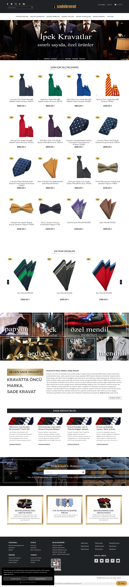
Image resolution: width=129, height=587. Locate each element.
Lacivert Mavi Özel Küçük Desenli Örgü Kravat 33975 (108, 142)
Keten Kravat (85, 546)
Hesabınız (34, 548)
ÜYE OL (109, 5)
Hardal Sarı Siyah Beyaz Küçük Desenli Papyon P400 (21, 224)
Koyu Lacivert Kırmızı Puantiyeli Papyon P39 (50, 224)
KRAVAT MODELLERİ (59, 552)
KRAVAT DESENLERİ (37, 16)
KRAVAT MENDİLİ (99, 16)
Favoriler (33, 545)
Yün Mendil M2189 (104, 293)
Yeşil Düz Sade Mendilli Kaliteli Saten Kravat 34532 (50, 101)
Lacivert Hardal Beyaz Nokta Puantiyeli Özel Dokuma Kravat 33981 (78, 143)
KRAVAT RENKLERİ (53, 16)
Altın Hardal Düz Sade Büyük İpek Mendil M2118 (50, 183)
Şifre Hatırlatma (36, 550)
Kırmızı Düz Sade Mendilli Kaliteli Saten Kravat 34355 (21, 142)
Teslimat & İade (35, 560)
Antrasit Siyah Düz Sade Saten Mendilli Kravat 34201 (79, 183)
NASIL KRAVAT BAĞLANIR (60, 554)
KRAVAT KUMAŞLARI (83, 16)
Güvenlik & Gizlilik (36, 558)
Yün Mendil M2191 (25, 293)
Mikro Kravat (99, 543)
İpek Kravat (84, 543)
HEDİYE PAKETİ (57, 545)
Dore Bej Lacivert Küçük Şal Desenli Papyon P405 (108, 183)
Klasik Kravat (85, 549)
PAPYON (110, 16)
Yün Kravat (112, 549)
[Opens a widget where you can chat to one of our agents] (121, 583)
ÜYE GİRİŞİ (101, 5)
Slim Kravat (112, 546)
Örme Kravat (99, 549)
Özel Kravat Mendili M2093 (79, 223)
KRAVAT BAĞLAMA (58, 548)
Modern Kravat (99, 546)
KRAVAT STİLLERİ (68, 16)
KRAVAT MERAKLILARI (59, 550)
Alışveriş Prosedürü (15, 558)
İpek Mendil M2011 (108, 223)
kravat (84, 384)
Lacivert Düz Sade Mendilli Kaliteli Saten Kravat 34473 (21, 101)
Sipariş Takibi (13, 562)
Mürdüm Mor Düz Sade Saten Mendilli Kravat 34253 (50, 142)
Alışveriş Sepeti (13, 560)
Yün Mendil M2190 (65, 293)
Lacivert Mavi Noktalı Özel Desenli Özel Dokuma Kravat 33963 (21, 184)
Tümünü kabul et (40, 579)
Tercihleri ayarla (15, 579)
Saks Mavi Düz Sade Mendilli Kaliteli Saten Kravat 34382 (79, 101)
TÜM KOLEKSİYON (22, 16)
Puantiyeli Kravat (114, 543)
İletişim (11, 550)
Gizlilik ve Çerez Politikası (28, 582)
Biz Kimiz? (12, 548)
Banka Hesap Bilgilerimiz (16, 545)
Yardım (33, 562)
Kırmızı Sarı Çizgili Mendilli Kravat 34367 (108, 101)
